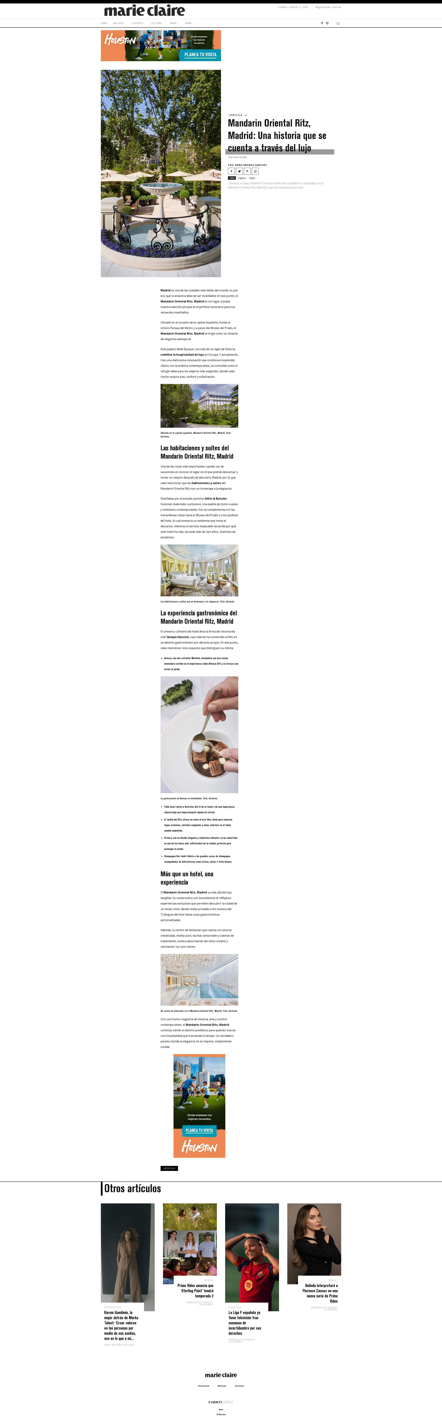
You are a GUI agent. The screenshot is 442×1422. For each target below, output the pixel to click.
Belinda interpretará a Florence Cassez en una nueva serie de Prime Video (320, 1293)
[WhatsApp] (255, 171)
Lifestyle (236, 115)
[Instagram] (327, 23)
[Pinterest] (247, 171)
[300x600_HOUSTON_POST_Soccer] (199, 1160)
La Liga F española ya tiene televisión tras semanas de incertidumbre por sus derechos (245, 1323)
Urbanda (221, 1414)
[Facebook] (322, 23)
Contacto (239, 1386)
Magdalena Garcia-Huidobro (200, 1303)
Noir (221, 1409)
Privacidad (203, 1386)
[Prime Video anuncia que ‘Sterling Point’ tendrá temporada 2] (190, 1243)
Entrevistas (112, 1307)
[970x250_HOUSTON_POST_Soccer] (161, 60)
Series (209, 1280)
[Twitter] (239, 171)
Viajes (252, 178)
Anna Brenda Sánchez (251, 165)
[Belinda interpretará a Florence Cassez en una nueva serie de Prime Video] (314, 1243)
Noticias (222, 1386)
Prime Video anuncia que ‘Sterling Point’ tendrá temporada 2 (195, 1290)
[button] (338, 23)
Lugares (242, 178)
